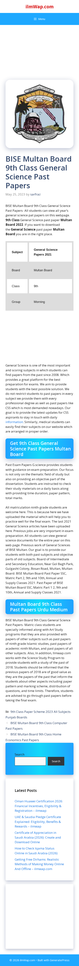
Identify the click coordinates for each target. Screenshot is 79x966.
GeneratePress (59, 960)
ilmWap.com (40, 6)
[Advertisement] (39, 916)
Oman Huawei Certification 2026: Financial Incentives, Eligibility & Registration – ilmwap (39, 806)
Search (19, 754)
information (14, 422)
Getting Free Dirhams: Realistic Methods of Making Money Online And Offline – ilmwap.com (39, 864)
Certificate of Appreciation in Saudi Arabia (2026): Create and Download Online (38, 837)
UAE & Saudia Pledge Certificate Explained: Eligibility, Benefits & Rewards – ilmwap (38, 821)
